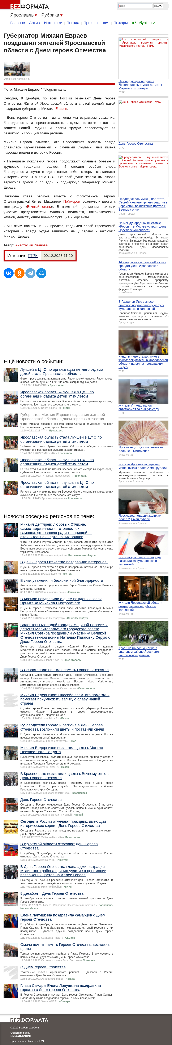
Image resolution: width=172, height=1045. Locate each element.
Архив (34, 23)
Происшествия (96, 23)
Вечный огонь (39, 207)
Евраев (61, 109)
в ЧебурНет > (143, 23)
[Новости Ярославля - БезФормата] (25, 5)
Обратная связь (20, 1032)
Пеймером (72, 201)
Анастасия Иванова (31, 245)
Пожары (120, 23)
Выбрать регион (20, 1036)
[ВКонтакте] (9, 273)
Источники (53, 23)
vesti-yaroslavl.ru (20, 78)
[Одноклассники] (19, 273)
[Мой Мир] (41, 273)
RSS (41, 1041)
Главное (17, 23)
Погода (72, 23)
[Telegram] (30, 273)
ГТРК (33, 255)
